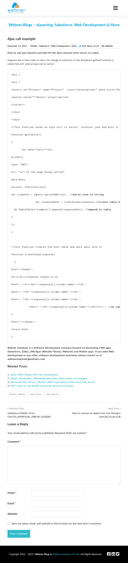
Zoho (73, 46)
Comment (14, 441)
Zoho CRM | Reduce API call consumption (34, 375)
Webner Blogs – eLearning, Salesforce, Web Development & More (64, 25)
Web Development (60, 46)
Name (11, 493)
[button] (115, 8)
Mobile (33, 46)
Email (11, 503)
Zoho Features (52, 394)
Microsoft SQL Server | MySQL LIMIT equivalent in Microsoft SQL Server (52, 382)
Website (12, 514)
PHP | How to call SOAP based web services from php (41, 386)
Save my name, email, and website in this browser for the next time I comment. (56, 523)
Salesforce (44, 46)
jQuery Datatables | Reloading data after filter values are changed (48, 378)
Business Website (17, 394)
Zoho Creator (36, 394)
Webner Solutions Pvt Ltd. (66, 554)
